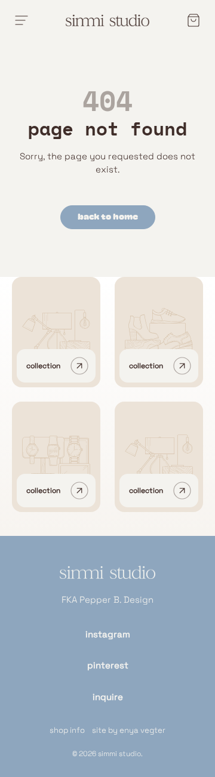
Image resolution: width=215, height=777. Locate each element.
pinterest (107, 665)
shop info (67, 730)
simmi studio (119, 753)
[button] (190, 20)
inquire (108, 696)
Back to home (108, 217)
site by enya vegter (128, 730)
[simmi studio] (107, 580)
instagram (107, 634)
